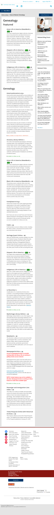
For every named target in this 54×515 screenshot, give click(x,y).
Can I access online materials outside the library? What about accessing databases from (43, 97)
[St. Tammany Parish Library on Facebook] (6, 431)
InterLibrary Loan (13, 442)
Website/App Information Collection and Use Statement (21, 487)
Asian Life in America (18, 29)
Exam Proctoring (13, 436)
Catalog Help (36, 436)
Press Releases (25, 445)
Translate (48, 492)
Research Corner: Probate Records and (43, 60)
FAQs (34, 434)
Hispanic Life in (15, 50)
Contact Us (35, 432)
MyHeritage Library (16, 314)
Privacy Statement (24, 498)
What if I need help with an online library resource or (45, 90)
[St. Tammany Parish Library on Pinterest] (6, 442)
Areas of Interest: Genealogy (17, 15)
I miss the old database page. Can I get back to (44, 73)
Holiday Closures (25, 450)
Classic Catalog (23, 459)
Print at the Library (13, 432)
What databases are (43, 103)
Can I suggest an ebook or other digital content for (44, 79)
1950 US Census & (42, 51)
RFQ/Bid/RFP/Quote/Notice (27, 453)
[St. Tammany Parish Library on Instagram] (6, 437)
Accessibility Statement (34, 498)
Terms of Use (17, 498)
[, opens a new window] (11, 485)
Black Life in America (18, 181)
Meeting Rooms (12, 439)
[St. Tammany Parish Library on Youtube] (6, 440)
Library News (24, 444)
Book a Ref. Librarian (14, 434)
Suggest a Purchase (13, 441)
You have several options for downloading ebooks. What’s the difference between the (44, 118)
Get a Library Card (13, 437)
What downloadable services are (43, 112)
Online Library (4, 14)
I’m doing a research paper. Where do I (43, 84)
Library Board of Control (26, 434)
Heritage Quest (14, 235)
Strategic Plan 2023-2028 (27, 440)
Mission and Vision (25, 436)
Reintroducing (43, 55)
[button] (28, 1)
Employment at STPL (26, 442)
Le (11, 290)
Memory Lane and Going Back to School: (44, 42)
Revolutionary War (43, 47)
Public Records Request (26, 452)
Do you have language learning (44, 123)
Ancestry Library (15, 140)
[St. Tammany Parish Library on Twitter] (6, 434)
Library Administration (26, 432)
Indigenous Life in (16, 67)
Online (45, 15)
